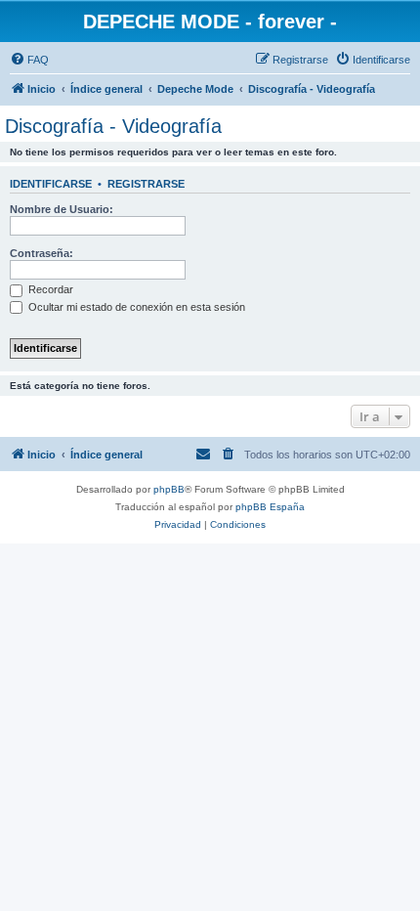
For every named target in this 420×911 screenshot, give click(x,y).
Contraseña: (41, 253)
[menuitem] (29, 59)
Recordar (49, 289)
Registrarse (146, 184)
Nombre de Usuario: (61, 209)
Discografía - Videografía (113, 126)
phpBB (169, 489)
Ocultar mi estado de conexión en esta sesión (135, 307)
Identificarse (51, 184)
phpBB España (270, 506)
